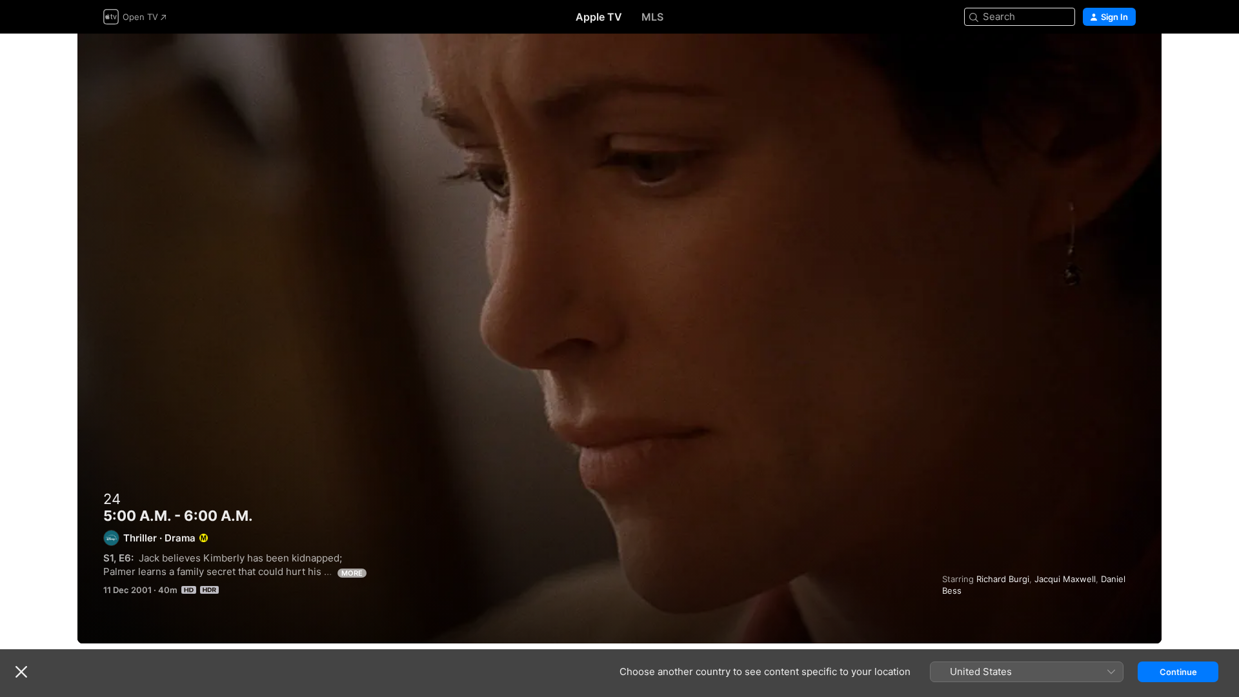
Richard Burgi (1002, 579)
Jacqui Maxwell (1065, 579)
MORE (352, 573)
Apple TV (599, 16)
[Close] (21, 672)
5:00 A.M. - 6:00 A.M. (619, 338)
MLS (652, 16)
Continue (1178, 672)
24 (112, 498)
